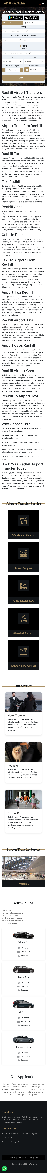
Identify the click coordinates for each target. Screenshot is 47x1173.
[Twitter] (6, 1146)
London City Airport (23, 665)
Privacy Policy (33, 1158)
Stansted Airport (23, 633)
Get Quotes (23, 78)
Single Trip (9, 23)
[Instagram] (10, 1146)
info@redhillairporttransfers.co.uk (17, 1142)
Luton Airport (23, 568)
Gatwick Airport (23, 600)
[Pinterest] (14, 1146)
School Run (15, 813)
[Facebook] (2, 1146)
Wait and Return (32, 23)
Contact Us (22, 1158)
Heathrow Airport (23, 535)
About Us (12, 1158)
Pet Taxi (13, 765)
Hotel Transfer (17, 715)
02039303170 (9, 1138)
